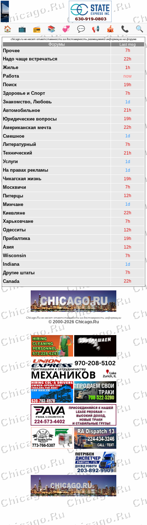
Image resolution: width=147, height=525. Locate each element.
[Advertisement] (73, 509)
